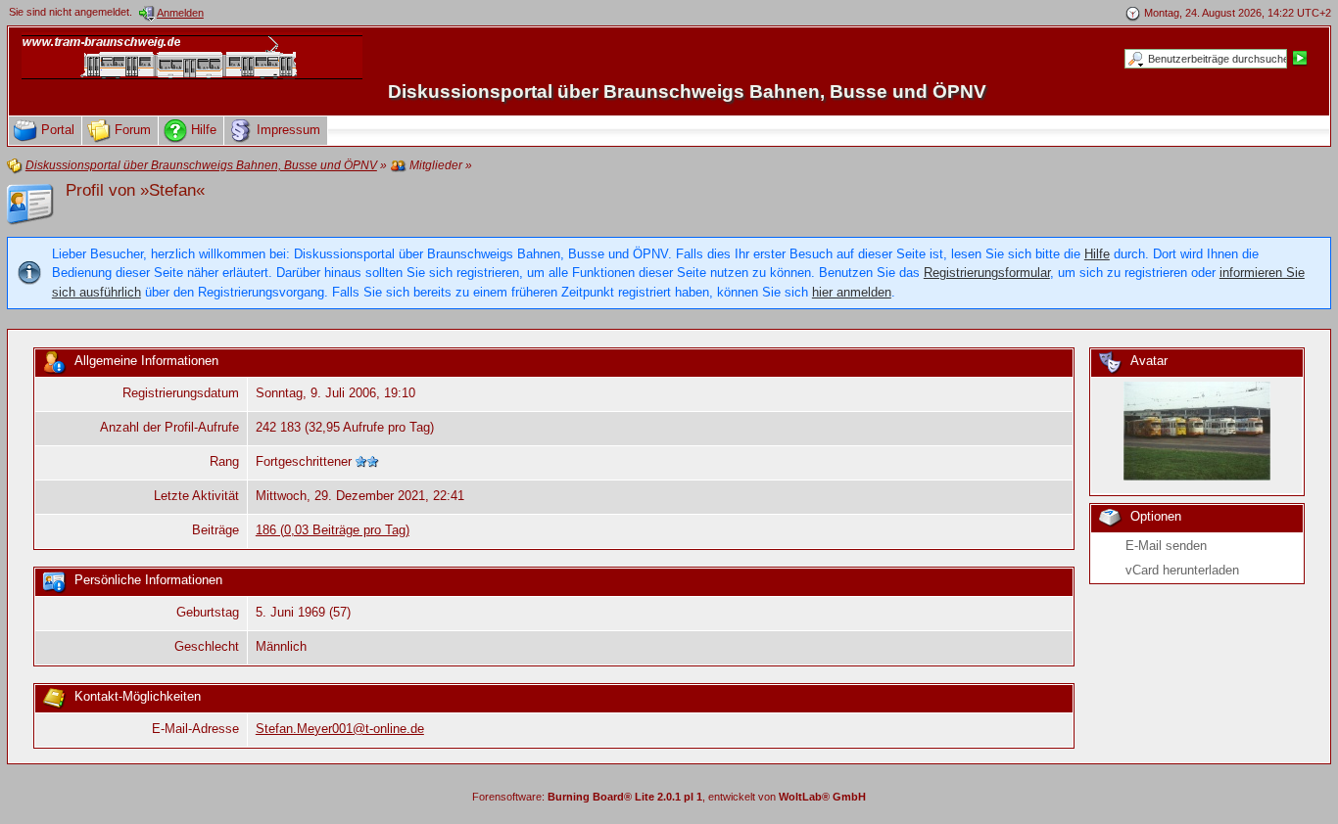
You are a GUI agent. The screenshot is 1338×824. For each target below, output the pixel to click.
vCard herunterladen (1182, 570)
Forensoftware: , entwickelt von (669, 796)
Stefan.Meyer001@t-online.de (340, 728)
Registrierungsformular (987, 272)
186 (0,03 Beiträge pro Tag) (332, 530)
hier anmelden (851, 292)
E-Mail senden (1166, 545)
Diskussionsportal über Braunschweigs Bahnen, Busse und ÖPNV (687, 91)
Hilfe (1097, 254)
